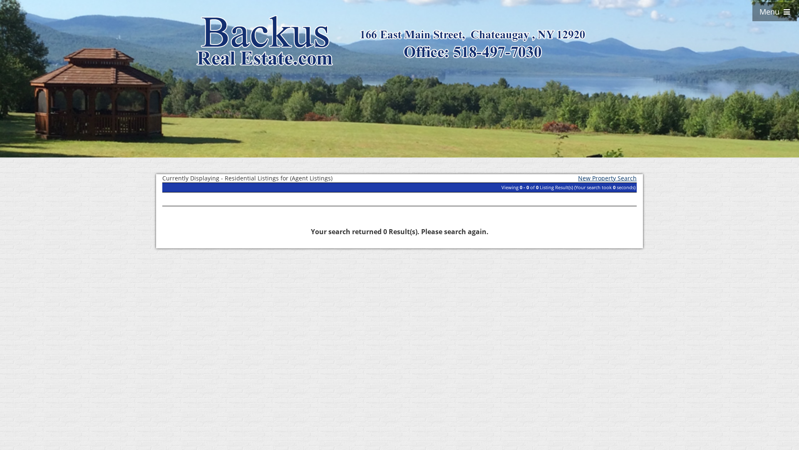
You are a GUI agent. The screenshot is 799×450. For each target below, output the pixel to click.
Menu (771, 12)
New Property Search (607, 178)
